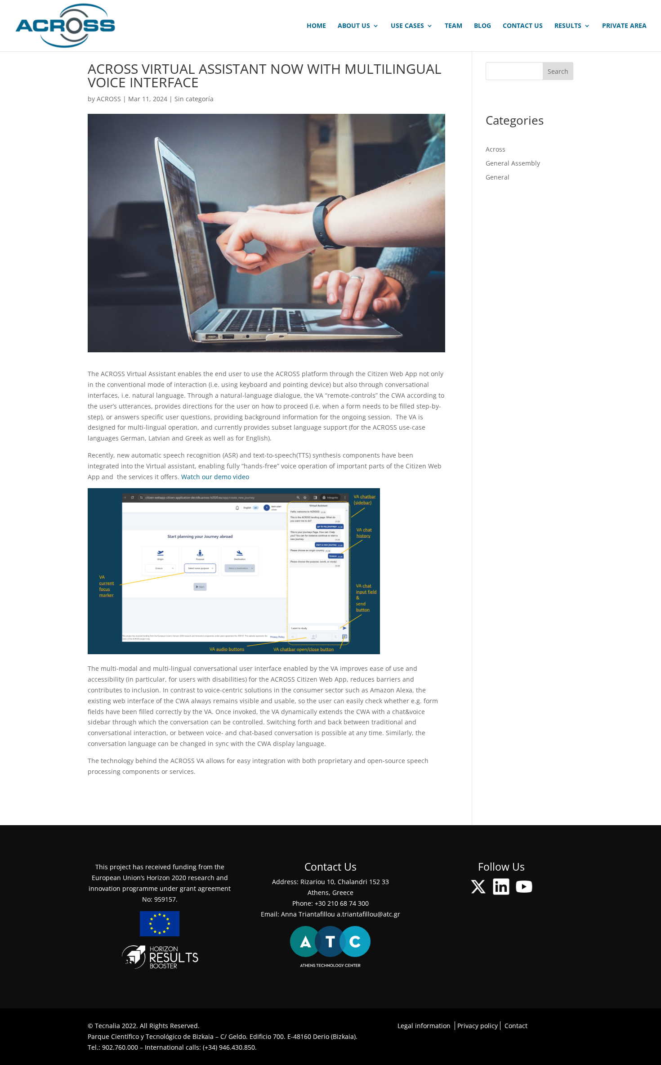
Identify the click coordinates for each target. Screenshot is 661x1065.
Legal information (424, 1025)
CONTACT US (523, 26)
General (497, 177)
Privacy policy (477, 1025)
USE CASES (407, 26)
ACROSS (109, 98)
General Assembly (513, 163)
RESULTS (567, 26)
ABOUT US (354, 26)
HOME (316, 26)
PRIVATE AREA (624, 26)
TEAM (453, 26)
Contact (516, 1025)
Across (495, 149)
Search (558, 71)
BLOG (482, 26)
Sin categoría (194, 98)
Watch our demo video (215, 476)
